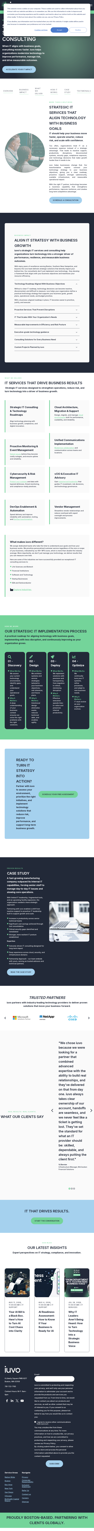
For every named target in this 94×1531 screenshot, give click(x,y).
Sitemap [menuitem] (25, 1502)
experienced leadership (68, 482)
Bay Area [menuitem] (8, 1485)
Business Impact (24, 91)
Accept (59, 30)
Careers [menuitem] (25, 1498)
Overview (8, 91)
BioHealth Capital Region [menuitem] (12, 1500)
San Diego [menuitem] (9, 1492)
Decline (78, 30)
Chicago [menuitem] (8, 1496)
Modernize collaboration (64, 448)
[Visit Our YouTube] (22, 1400)
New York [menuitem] (8, 1488)
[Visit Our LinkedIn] (12, 1400)
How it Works (53, 91)
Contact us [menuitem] (26, 1494)
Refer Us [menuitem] (25, 1490)
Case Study (67, 91)
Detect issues (15, 454)
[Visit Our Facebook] (7, 1400)
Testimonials (84, 91)
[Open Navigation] (91, 5)
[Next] (88, 1018)
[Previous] (5, 1018)
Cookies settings (41, 30)
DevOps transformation (23, 519)
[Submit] (90, 37)
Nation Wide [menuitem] (10, 1477)
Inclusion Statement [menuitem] (26, 1486)
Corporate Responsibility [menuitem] (27, 1481)
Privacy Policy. (50, 1443)
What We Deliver (39, 91)
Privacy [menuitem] (25, 1477)
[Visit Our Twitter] (17, 1400)
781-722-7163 (10, 1386)
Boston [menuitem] (7, 1481)
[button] (47, 283)
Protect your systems (18, 482)
